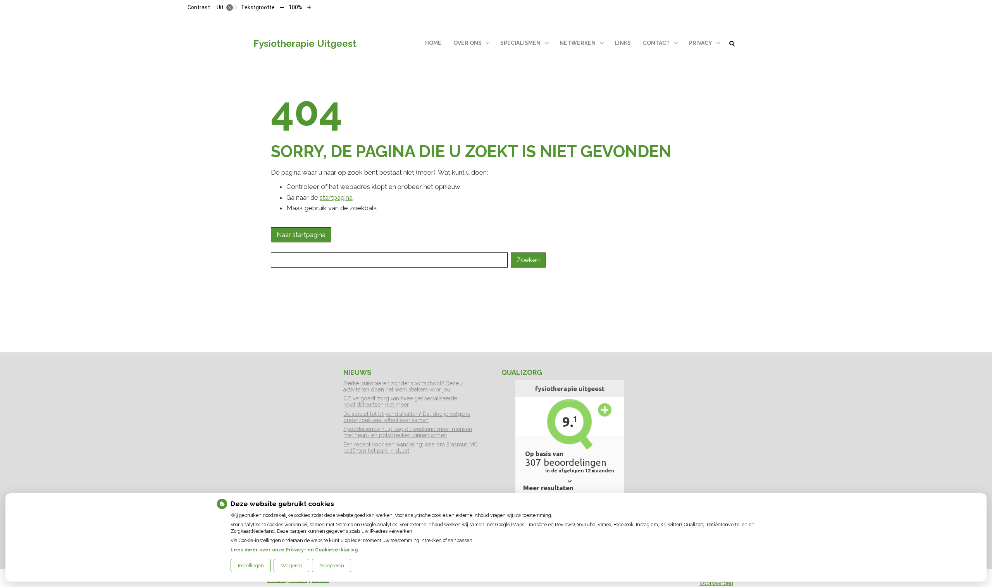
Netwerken (578, 43)
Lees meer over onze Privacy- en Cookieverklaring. (295, 550)
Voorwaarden (716, 583)
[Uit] (232, 7)
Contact (656, 43)
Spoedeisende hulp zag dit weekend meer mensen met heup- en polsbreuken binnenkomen (407, 432)
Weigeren (291, 565)
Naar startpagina (301, 235)
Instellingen (251, 565)
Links (623, 43)
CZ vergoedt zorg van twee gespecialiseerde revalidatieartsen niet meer (400, 401)
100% (295, 7)
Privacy (700, 43)
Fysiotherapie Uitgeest (304, 43)
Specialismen (520, 43)
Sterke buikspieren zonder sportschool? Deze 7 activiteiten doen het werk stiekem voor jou (403, 386)
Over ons (467, 43)
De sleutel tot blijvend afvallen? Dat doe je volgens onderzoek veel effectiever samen (406, 417)
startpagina (336, 197)
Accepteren (331, 565)
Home (433, 43)
